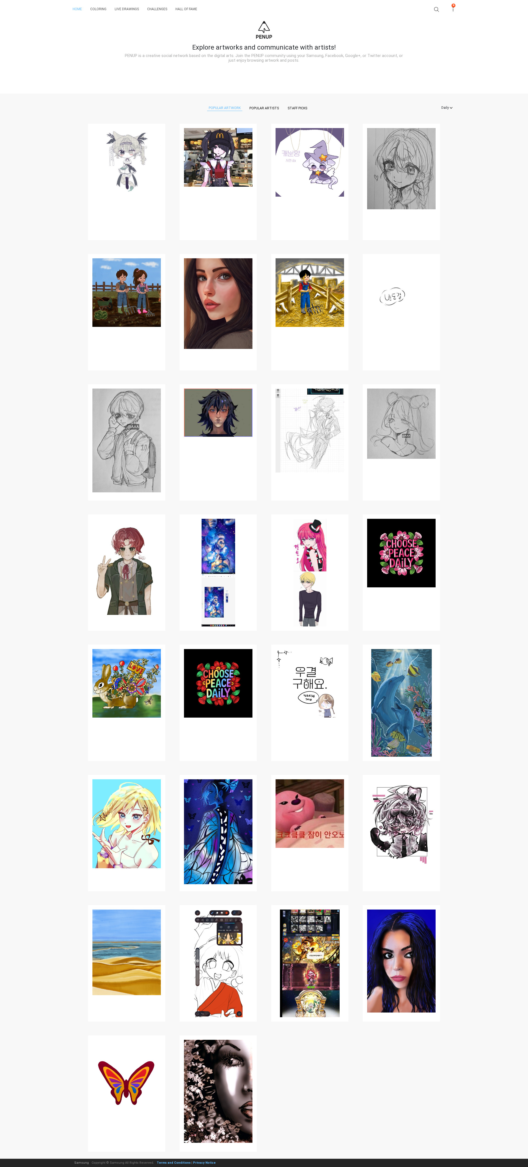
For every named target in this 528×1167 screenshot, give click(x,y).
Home (77, 9)
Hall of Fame (186, 9)
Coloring (98, 9)
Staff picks (297, 108)
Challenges (157, 9)
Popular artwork (225, 108)
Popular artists (264, 108)
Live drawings (127, 9)
